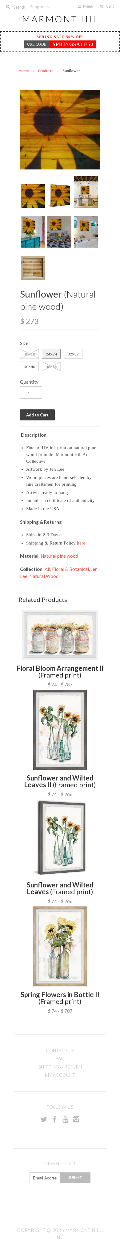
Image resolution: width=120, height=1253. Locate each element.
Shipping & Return (60, 1066)
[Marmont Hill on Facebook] (54, 1119)
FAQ (60, 1058)
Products (45, 70)
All (47, 569)
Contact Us (60, 1050)
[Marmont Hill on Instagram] (76, 1119)
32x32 (73, 354)
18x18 (29, 354)
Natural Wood (43, 576)
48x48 (51, 366)
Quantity (29, 382)
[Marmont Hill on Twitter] (44, 1119)
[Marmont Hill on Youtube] (65, 1119)
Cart (110, 6)
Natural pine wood (59, 556)
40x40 (29, 366)
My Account (60, 1075)
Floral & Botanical (70, 569)
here (81, 543)
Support (38, 6)
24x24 (51, 354)
